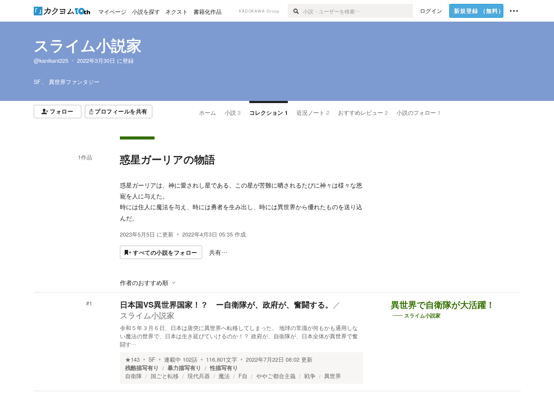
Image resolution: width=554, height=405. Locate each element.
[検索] (295, 11)
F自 (243, 376)
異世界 (332, 376)
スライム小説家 (88, 45)
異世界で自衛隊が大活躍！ (443, 305)
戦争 (310, 376)
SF (151, 359)
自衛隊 (133, 376)
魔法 (224, 376)
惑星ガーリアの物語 (167, 159)
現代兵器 (198, 376)
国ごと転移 (165, 376)
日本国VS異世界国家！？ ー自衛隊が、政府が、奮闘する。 (226, 304)
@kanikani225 (51, 60)
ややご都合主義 (276, 376)
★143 (132, 359)
